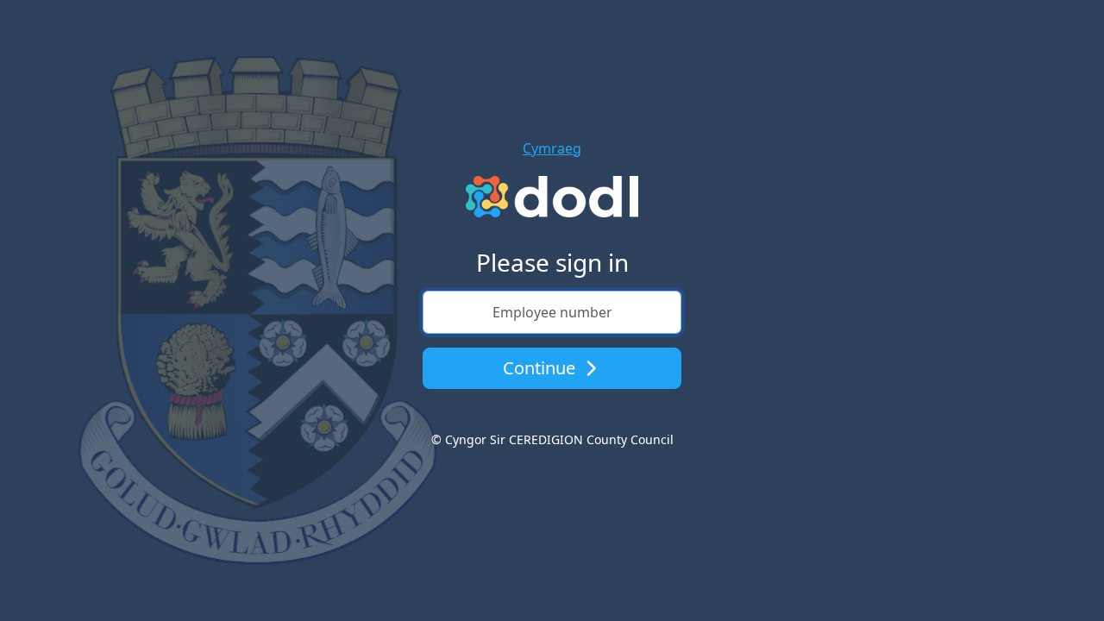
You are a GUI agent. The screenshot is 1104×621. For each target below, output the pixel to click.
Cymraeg (552, 148)
